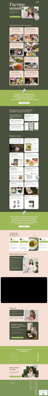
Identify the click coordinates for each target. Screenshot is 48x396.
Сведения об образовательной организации (31, 389)
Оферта (30, 385)
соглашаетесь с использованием (42, 392)
